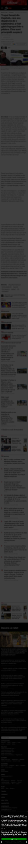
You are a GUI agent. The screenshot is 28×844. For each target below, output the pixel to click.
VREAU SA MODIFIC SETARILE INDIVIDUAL (14, 842)
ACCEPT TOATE (14, 839)
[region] (14, 827)
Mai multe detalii (13, 819)
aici (1, 825)
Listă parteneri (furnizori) (4, 836)
